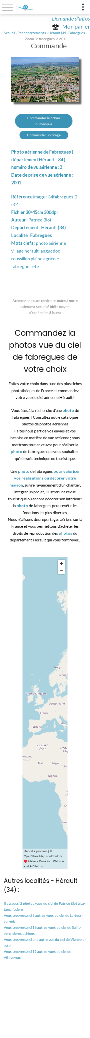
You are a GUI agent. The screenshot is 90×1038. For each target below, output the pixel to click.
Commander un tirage (44, 135)
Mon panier (76, 26)
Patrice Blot (40, 219)
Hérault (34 (57, 33)
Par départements (32, 33)
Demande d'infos (71, 18)
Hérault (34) (53, 227)
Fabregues (76, 33)
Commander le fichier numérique (43, 121)
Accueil (9, 33)
